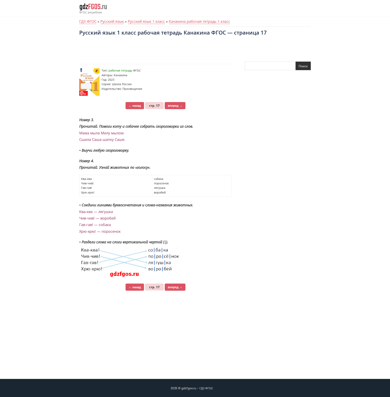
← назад (135, 105)
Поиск (303, 66)
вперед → (175, 105)
